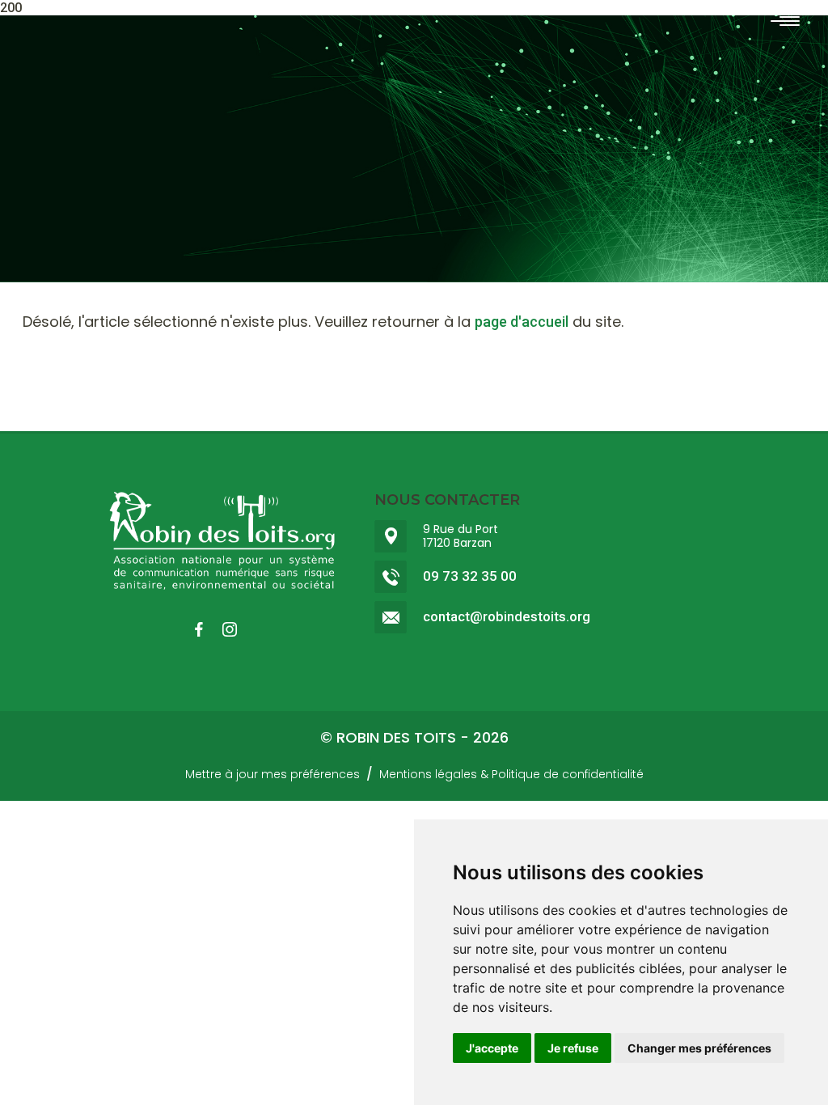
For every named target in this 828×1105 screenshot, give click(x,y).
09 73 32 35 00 (470, 576)
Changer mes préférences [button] (699, 1048)
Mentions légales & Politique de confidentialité (511, 774)
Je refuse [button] (572, 1048)
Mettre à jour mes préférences (272, 774)
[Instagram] (237, 629)
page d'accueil (521, 321)
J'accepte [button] (492, 1048)
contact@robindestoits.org (506, 617)
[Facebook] (207, 629)
